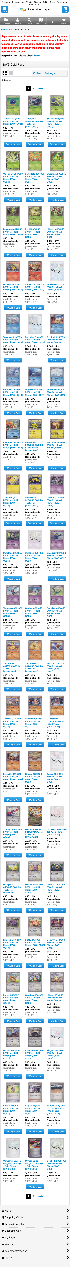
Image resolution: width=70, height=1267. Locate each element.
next (40, 88)
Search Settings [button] (45, 73)
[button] (4, 9)
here (37, 55)
